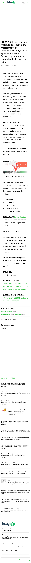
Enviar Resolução (9, 546)
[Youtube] (7, 550)
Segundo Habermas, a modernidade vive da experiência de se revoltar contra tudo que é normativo (13, 384)
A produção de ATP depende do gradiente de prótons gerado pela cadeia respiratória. (15, 286)
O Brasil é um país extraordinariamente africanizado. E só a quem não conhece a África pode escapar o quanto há (18, 482)
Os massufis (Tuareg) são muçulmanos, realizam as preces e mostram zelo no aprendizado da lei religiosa (15, 455)
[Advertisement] (15, 23)
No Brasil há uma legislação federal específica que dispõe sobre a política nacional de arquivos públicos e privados (15, 423)
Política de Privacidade (8, 544)
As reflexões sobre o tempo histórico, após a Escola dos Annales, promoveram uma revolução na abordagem (15, 473)
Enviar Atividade (22, 546)
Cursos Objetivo (20, 217)
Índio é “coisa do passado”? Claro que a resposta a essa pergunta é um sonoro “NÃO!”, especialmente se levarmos (15, 393)
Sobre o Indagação (22, 544)
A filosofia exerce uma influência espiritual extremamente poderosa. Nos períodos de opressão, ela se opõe (15, 464)
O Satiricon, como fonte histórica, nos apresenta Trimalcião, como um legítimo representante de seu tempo (15, 501)
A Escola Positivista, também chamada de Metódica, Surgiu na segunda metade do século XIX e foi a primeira (15, 446)
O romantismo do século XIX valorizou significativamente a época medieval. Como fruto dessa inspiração (14, 510)
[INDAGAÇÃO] (11, 3)
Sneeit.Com (18, 559)
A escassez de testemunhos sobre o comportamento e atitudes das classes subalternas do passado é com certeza (15, 492)
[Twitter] (12, 550)
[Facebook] (16, 550)
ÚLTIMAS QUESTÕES (8, 378)
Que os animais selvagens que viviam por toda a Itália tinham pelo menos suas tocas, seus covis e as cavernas (15, 402)
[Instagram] (3, 550)
